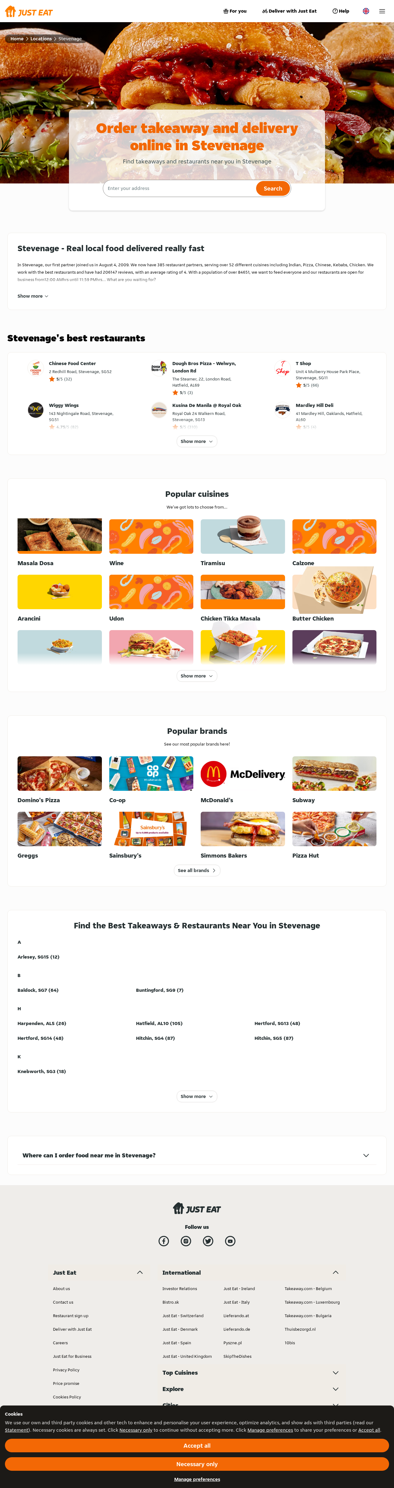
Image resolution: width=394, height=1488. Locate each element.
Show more (30, 296)
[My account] (382, 11)
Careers (60, 1342)
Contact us (63, 1302)
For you (238, 11)
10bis (290, 1342)
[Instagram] (186, 1241)
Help (344, 11)
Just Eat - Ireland (239, 1288)
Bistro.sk (171, 1302)
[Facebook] (164, 1241)
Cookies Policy (67, 1397)
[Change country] (366, 11)
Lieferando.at (236, 1315)
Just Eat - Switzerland (183, 1315)
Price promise (66, 1383)
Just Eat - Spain (177, 1342)
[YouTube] (230, 1241)
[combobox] (179, 188)
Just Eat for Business (72, 1356)
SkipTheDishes (237, 1356)
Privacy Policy (66, 1370)
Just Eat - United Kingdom (187, 1356)
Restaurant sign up (70, 1315)
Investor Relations (180, 1288)
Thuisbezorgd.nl (300, 1329)
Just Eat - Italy (236, 1302)
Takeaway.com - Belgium (308, 1288)
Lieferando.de (236, 1329)
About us (61, 1288)
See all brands (193, 870)
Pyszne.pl (232, 1342)
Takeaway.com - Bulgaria (308, 1315)
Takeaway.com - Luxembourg (312, 1302)
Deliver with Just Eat (293, 11)
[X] (208, 1241)
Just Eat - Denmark (180, 1329)
